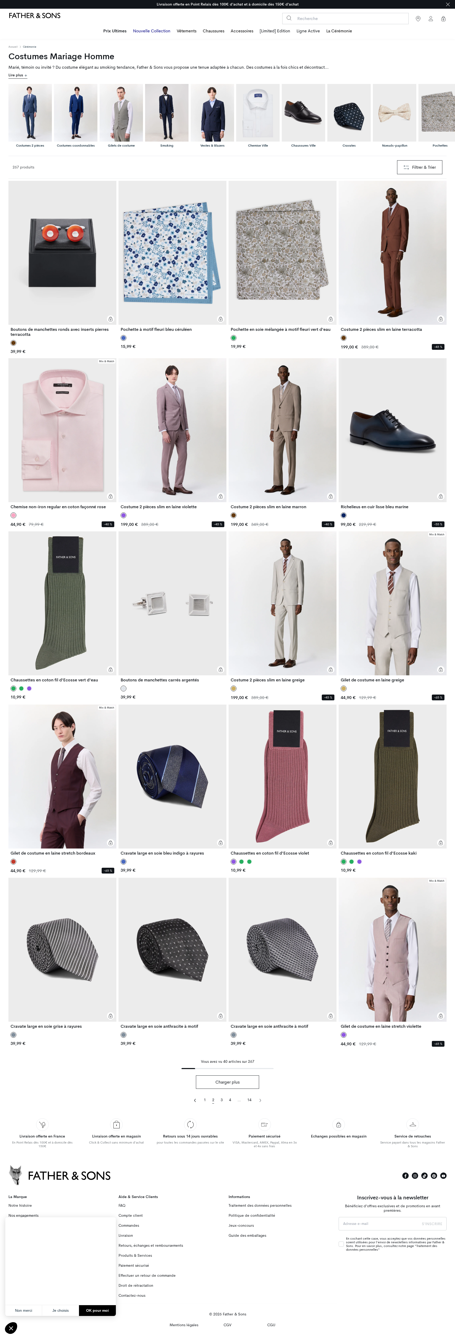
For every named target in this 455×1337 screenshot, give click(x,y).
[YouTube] (443, 1176)
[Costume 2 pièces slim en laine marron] (283, 433)
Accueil (13, 46)
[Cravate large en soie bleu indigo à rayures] (172, 780)
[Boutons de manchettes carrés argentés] (172, 606)
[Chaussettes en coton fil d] (62, 606)
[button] (11, 1328)
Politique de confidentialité (252, 1215)
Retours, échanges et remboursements (150, 1245)
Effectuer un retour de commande (147, 1275)
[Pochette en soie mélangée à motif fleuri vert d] (283, 256)
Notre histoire (20, 1205)
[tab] (30, 113)
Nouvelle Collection (151, 31)
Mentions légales (184, 1325)
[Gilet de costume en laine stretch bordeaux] (62, 780)
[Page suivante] (260, 1099)
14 (249, 1100)
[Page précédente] (195, 1099)
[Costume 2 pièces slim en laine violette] (172, 433)
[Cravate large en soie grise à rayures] (62, 953)
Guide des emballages (247, 1235)
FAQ (121, 1205)
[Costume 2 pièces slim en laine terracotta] (393, 256)
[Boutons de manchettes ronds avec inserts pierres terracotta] (62, 259)
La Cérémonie (339, 31)
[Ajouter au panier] (110, 319)
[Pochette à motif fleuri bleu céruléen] (172, 256)
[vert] (21, 688)
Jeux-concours (241, 1225)
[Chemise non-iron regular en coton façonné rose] (62, 433)
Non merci (23, 1310)
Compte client (130, 1215)
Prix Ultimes (115, 31)
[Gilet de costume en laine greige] (393, 606)
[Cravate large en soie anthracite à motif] (172, 953)
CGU (271, 1325)
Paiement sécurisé (133, 1265)
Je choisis (60, 1310)
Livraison (125, 1235)
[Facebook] (405, 1176)
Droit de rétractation (135, 1285)
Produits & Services (135, 1255)
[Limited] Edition (275, 31)
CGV (227, 1325)
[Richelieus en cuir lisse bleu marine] (393, 433)
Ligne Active (308, 31)
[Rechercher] (288, 18)
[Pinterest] (434, 1176)
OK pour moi (97, 1310)
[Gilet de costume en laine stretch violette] (393, 953)
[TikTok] (424, 1176)
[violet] (29, 688)
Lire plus (16, 75)
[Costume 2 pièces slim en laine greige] (283, 606)
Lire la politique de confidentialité (34, 1293)
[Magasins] (418, 19)
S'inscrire (432, 1223)
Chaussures (213, 31)
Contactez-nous (131, 1295)
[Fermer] (448, 4)
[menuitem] (115, 31)
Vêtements (186, 31)
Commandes (128, 1225)
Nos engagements (23, 1215)
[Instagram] (415, 1176)
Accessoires (242, 31)
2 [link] (213, 1100)
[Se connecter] (431, 19)
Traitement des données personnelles (260, 1205)
